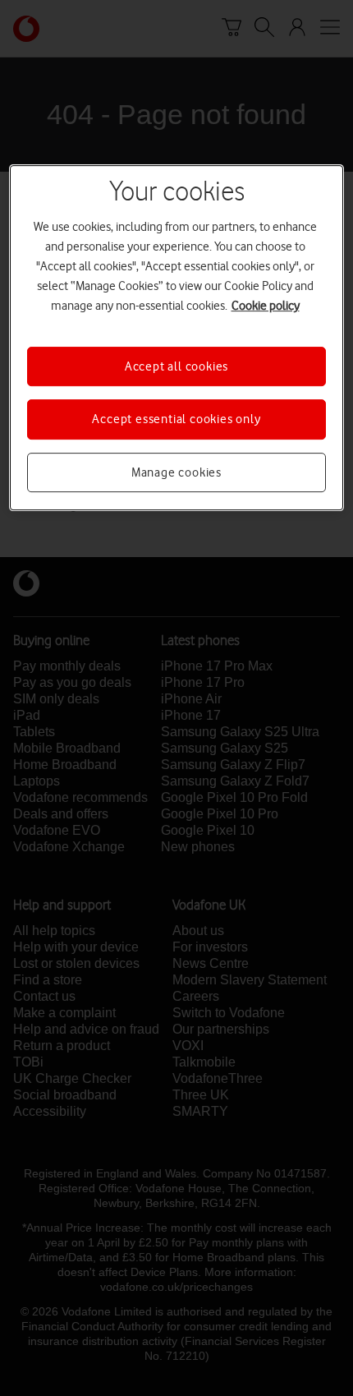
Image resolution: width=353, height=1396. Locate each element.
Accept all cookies (176, 366)
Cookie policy (266, 305)
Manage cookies (176, 472)
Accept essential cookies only (176, 419)
